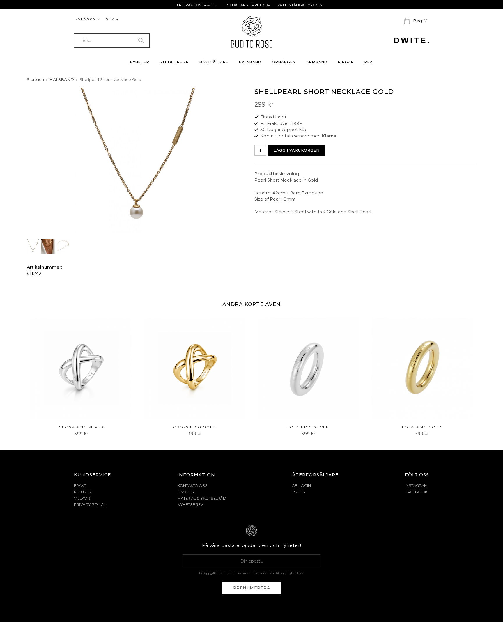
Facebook (416, 492)
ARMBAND (316, 62)
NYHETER (139, 62)
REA (368, 62)
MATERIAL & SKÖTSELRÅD (201, 498)
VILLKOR (82, 498)
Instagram (416, 485)
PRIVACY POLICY (90, 504)
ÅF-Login (301, 485)
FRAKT (80, 485)
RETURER (82, 492)
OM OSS (185, 492)
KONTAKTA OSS (192, 485)
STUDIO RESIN (174, 62)
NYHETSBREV (190, 504)
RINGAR (346, 62)
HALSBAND (250, 62)
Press (298, 492)
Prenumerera (251, 588)
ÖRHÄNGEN (284, 62)
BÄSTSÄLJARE (214, 62)
